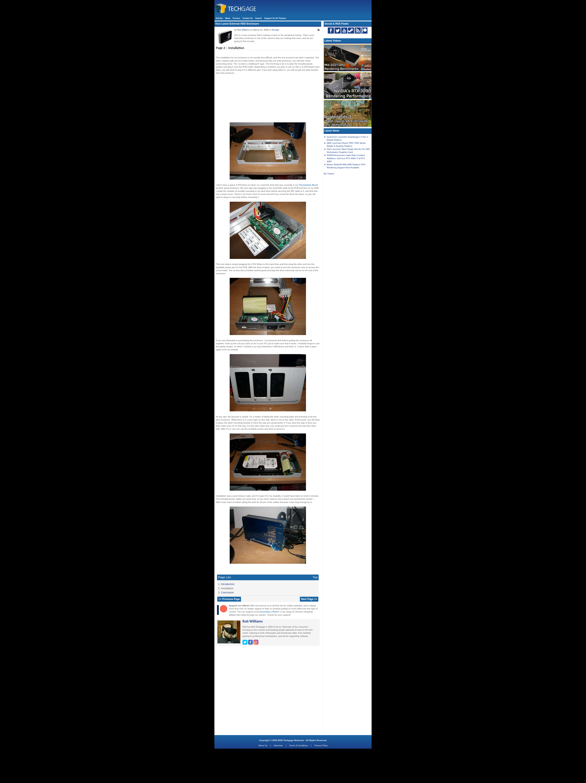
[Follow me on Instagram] (255, 644)
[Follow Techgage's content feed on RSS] (358, 30)
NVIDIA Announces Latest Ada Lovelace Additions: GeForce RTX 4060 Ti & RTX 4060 (346, 158)
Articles (219, 18)
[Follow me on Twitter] (245, 644)
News (227, 18)
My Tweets (329, 173)
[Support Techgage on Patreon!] (364, 33)
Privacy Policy (321, 745)
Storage (275, 30)
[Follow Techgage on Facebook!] (331, 30)
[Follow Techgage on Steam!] (351, 30)
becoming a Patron (269, 611)
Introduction (227, 584)
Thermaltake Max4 (308, 185)
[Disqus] (267, 691)
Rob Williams (243, 30)
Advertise (278, 745)
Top (315, 577)
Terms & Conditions (298, 745)
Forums (236, 18)
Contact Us (247, 18)
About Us (263, 745)
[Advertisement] (268, 98)
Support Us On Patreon (275, 18)
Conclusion (227, 592)
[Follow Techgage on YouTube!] (344, 30)
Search (258, 18)
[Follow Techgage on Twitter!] (338, 30)
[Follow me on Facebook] (250, 644)
